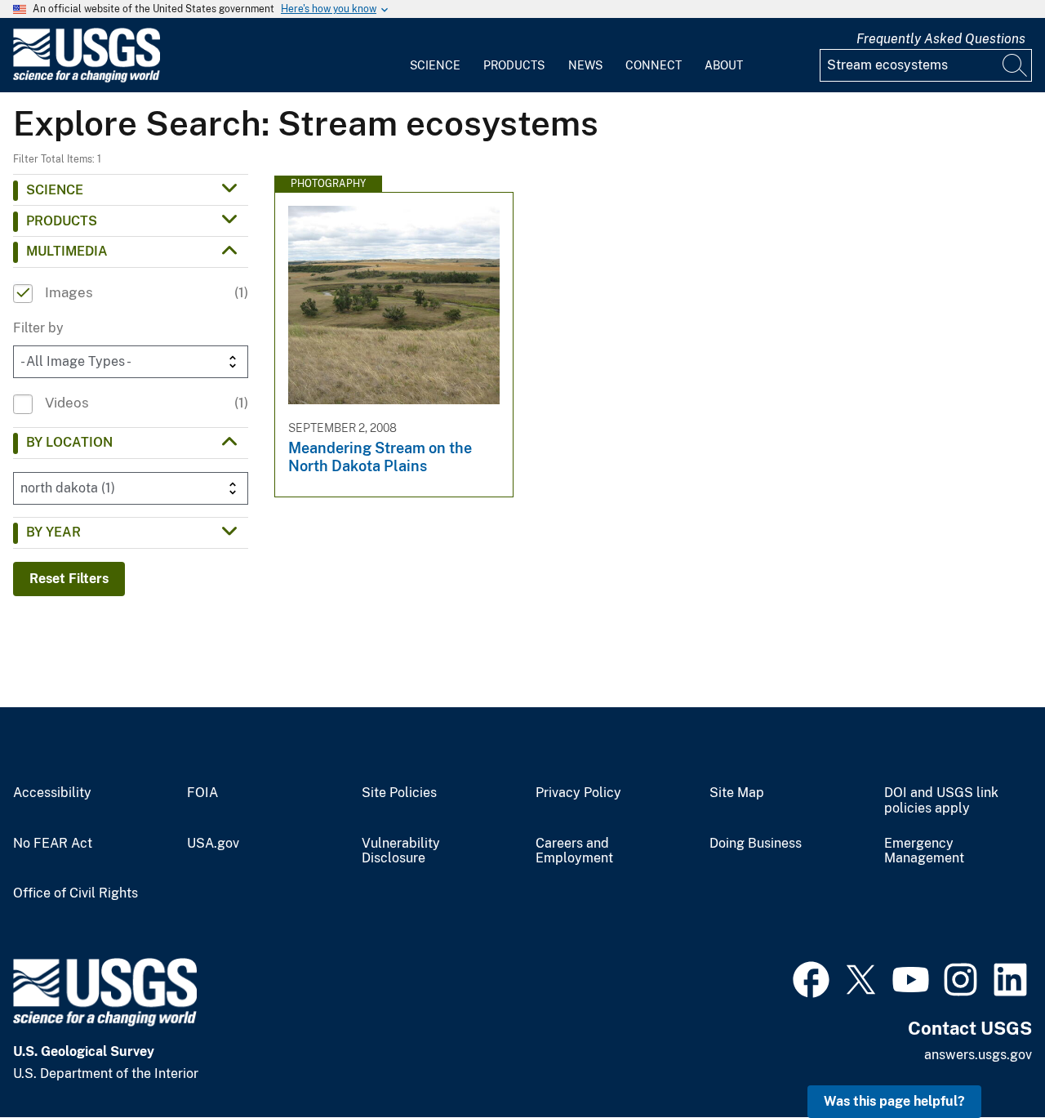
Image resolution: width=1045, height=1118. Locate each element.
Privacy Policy (578, 793)
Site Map (736, 793)
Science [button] (54, 190)
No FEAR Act (52, 843)
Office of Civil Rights (75, 893)
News (585, 65)
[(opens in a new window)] (811, 977)
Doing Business (755, 843)
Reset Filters (69, 578)
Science (435, 65)
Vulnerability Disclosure (401, 851)
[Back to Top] (985, 1058)
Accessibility (52, 793)
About (724, 65)
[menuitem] (435, 55)
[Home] (86, 79)
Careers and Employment (574, 851)
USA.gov (213, 843)
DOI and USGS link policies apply (941, 801)
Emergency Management (924, 851)
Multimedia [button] (67, 251)
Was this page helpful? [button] (894, 1101)
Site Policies (399, 793)
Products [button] (61, 221)
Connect (653, 65)
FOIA (202, 793)
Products (514, 65)
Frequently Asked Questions (940, 39)
